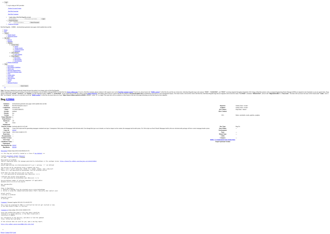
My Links (7, 38)
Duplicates (17, 51)
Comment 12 (4, 210)
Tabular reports (18, 48)
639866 (10, 99)
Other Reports (15, 52)
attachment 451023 (12, 156)
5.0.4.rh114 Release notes (14, 72)
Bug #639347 (38, 153)
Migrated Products (13, 83)
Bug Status (17, 58)
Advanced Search (12, 36)
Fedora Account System (14, 8)
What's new (11, 69)
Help (6, 64)
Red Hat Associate (13, 11)
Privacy (3, 232)
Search (6, 33)
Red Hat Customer (13, 14)
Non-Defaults (18, 61)
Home (5, 30)
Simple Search (11, 35)
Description (4, 151)
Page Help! (11, 66)
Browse (10, 39)
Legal (9, 81)
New (5, 31)
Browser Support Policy (14, 70)
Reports (10, 43)
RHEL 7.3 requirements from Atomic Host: (222, 139)
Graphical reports (19, 49)
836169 (14, 147)
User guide (10, 76)
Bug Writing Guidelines (14, 67)
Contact (10, 79)
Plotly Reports (15, 56)
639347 (14, 130)
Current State (15, 44)
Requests (10, 41)
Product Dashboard (13, 62)
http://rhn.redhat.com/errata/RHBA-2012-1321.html (17, 224)
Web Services (11, 78)
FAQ (9, 73)
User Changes (18, 54)
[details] (22, 156)
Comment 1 (4, 202)
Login (6, 2)
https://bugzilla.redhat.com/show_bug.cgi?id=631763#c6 (78, 161)
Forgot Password (12, 20)
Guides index (11, 75)
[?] (5, 87)
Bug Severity (18, 59)
